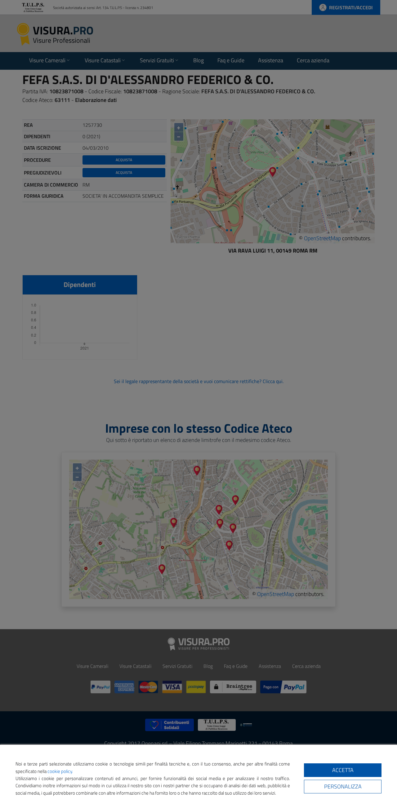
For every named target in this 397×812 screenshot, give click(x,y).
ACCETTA (343, 770)
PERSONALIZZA (343, 786)
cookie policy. (60, 771)
